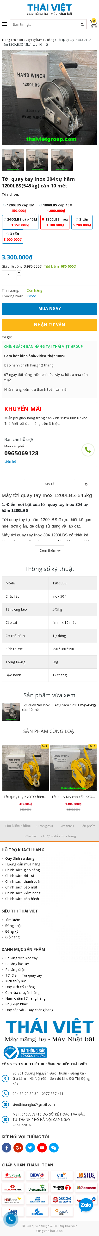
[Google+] (18, 1147)
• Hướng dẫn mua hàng (58, 836)
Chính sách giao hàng (22, 870)
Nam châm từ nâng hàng (25, 998)
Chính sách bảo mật (21, 887)
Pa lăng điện (15, 969)
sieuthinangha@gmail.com (33, 1104)
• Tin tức (31, 836)
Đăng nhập (14, 925)
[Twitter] (30, 1147)
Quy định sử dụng (19, 858)
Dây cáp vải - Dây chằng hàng (29, 1010)
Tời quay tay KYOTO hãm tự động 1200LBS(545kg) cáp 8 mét (26, 796)
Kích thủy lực (15, 981)
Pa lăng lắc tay (17, 963)
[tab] (49, 484)
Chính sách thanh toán (23, 881)
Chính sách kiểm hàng (22, 893)
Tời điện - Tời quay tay (23, 975)
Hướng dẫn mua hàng (22, 864)
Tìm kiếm (12, 920)
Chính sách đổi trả (19, 875)
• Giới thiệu (65, 826)
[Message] (54, 1147)
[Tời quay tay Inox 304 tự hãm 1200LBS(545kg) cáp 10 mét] (11, 712)
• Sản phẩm (86, 826)
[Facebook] (6, 1147)
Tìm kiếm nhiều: (18, 825)
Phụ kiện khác (16, 1004)
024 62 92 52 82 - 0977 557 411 (38, 1093)
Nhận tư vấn (49, 324)
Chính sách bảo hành (22, 898)
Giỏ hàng (12, 937)
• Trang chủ (44, 826)
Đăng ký (11, 931)
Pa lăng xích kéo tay (21, 958)
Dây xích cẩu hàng (20, 986)
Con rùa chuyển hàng (22, 992)
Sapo (59, 1231)
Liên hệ (10, 461)
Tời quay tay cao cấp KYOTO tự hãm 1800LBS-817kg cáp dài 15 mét (73, 796)
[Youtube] (42, 1147)
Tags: (7, 337)
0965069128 (21, 453)
